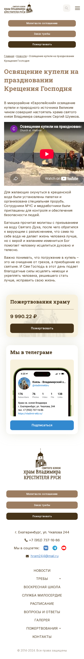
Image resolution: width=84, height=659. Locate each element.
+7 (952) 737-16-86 (44, 540)
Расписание (42, 604)
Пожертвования (42, 628)
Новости (42, 571)
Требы (42, 579)
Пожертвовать (42, 44)
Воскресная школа (42, 587)
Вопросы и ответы (42, 612)
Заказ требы (42, 33)
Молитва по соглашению (42, 23)
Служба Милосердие (42, 595)
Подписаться (42, 425)
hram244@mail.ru (45, 556)
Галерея (42, 620)
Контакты (42, 637)
